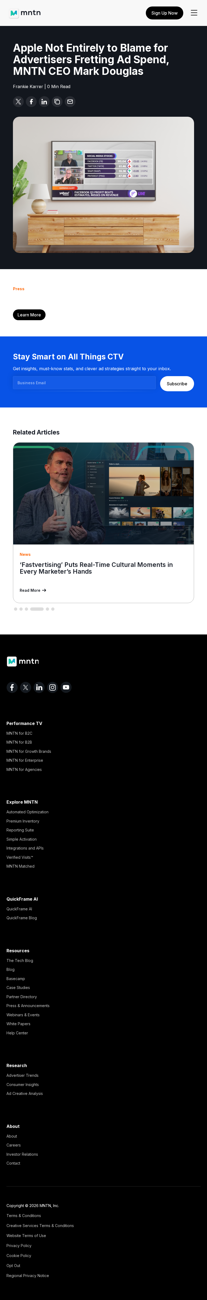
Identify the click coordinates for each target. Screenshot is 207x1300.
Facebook (12, 687)
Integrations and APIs (25, 848)
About (11, 1136)
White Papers (18, 1023)
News (25, 554)
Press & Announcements (28, 1005)
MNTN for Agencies (24, 769)
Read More (30, 590)
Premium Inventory (22, 821)
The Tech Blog (19, 960)
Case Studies (18, 987)
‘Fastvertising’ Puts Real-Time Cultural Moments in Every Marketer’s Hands (96, 568)
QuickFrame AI (19, 909)
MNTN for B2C (19, 733)
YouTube (66, 687)
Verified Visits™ (19, 857)
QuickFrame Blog (21, 917)
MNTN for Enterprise (24, 760)
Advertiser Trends (22, 1075)
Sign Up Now (164, 13)
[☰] (194, 13)
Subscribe (177, 383)
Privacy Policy (19, 1245)
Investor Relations (22, 1154)
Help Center (17, 1033)
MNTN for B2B (19, 742)
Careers (13, 1145)
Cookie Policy (18, 1255)
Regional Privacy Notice (27, 1275)
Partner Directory (21, 996)
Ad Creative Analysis (24, 1093)
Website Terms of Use (26, 1235)
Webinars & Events (23, 1014)
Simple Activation (21, 839)
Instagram (52, 687)
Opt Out (13, 1265)
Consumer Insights (22, 1084)
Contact (13, 1163)
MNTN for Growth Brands (28, 751)
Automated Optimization (27, 812)
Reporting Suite (20, 830)
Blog (10, 969)
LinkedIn (39, 687)
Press (19, 288)
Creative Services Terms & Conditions (40, 1225)
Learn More (29, 315)
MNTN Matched (20, 866)
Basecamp (15, 978)
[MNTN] (25, 11)
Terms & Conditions (23, 1215)
